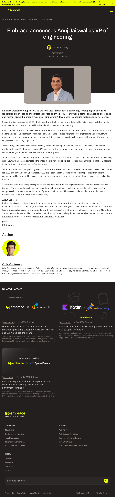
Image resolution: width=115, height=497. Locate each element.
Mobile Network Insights (15, 442)
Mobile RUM (10, 430)
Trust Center (47, 493)
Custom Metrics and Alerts (70, 438)
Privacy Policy (10, 493)
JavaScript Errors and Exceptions (73, 446)
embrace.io (7, 216)
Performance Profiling (14, 434)
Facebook (49, 216)
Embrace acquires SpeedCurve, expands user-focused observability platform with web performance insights (26, 384)
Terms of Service (34, 493)
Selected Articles (16, 480)
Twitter (60, 216)
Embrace (40, 122)
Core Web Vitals (65, 442)
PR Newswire (8, 225)
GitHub (8, 470)
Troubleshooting (12, 438)
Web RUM (63, 430)
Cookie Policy (21, 493)
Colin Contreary (60, 47)
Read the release (102, 3)
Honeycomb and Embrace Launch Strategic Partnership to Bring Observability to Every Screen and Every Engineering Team (28, 329)
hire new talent (68, 188)
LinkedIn (38, 216)
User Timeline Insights (15, 446)
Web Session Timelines (68, 434)
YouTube (9, 466)
